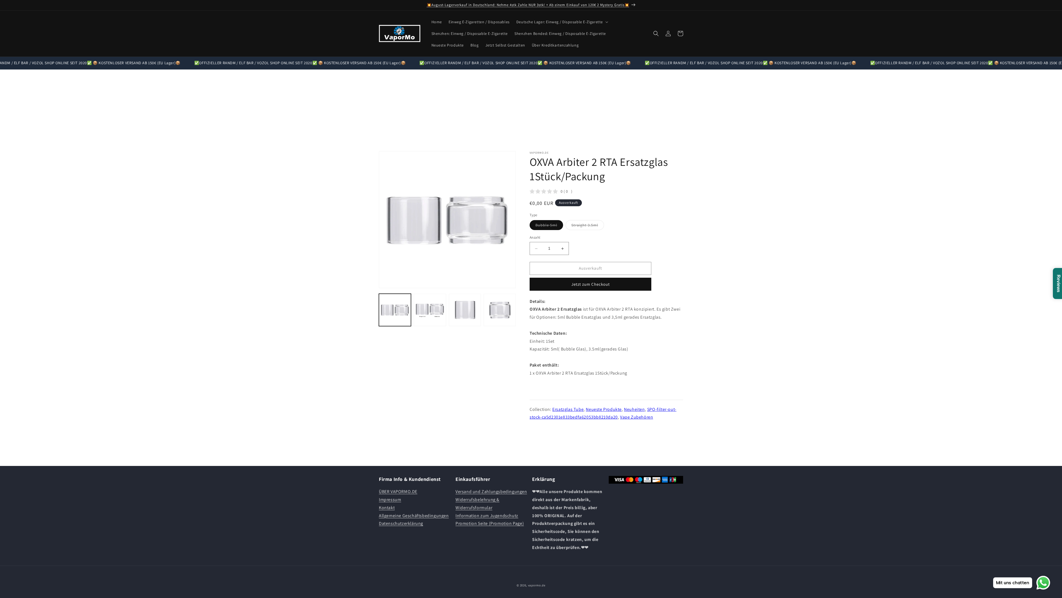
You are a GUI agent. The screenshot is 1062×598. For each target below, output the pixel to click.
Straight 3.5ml (587, 226)
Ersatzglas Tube (568, 409)
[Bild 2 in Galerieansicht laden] (430, 310)
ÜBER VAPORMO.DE (398, 491)
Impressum (390, 499)
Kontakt (387, 508)
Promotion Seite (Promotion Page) (489, 523)
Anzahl (535, 237)
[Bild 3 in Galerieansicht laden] (465, 310)
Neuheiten (634, 409)
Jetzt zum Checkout (590, 284)
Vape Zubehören (636, 417)
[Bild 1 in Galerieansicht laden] (395, 310)
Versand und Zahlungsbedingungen (491, 491)
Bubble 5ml (549, 226)
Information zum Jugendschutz (486, 516)
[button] (561, 22)
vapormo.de (536, 585)
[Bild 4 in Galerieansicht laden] (500, 310)
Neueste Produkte (604, 409)
